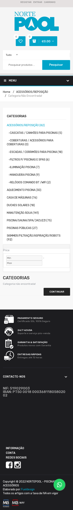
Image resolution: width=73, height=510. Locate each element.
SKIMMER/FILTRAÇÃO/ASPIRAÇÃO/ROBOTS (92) (34, 237)
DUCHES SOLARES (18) (21, 205)
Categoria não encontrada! (25, 96)
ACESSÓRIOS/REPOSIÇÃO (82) (26, 125)
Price (6, 250)
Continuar (56, 291)
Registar (26, 2)
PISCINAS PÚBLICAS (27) (22, 228)
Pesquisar (56, 65)
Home (6, 92)
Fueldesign (28, 489)
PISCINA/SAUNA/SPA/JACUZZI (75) (29, 220)
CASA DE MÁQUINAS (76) (22, 197)
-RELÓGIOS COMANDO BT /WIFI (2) (29, 182)
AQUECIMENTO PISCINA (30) (24, 190)
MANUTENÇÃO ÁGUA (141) (23, 213)
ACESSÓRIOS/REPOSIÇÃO (32, 92)
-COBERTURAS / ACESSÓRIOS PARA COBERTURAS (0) (30, 142)
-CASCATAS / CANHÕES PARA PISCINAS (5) (34, 133)
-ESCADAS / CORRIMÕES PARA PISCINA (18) (34, 152)
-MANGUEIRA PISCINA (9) (23, 175)
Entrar (37, 2)
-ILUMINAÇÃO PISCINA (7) (23, 167)
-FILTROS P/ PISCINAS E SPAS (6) (28, 159)
